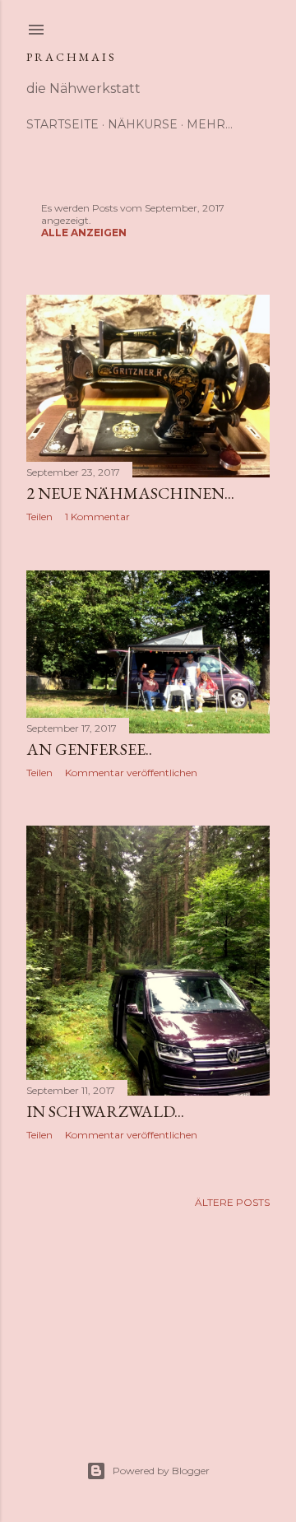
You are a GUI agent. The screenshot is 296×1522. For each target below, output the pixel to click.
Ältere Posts (232, 1202)
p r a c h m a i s (70, 56)
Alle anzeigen (84, 232)
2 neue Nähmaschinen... (130, 493)
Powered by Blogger (161, 1470)
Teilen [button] (39, 516)
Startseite (62, 124)
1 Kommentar (97, 516)
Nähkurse (143, 124)
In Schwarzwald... (105, 1111)
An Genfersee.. (89, 749)
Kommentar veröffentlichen (131, 772)
